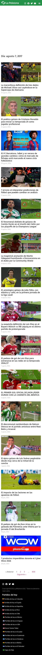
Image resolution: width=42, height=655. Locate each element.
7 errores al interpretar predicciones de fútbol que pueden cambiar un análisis (19, 191)
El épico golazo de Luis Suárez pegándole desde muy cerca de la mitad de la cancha (20, 460)
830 (33, 572)
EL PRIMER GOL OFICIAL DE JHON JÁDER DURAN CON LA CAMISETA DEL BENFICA (20, 393)
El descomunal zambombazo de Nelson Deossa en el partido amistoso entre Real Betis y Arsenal (21, 426)
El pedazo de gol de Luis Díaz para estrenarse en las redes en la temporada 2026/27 (20, 360)
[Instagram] (25, 3)
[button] (39, 3)
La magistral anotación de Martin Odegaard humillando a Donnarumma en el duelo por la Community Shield (20, 258)
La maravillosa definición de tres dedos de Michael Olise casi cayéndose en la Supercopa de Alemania (20, 87)
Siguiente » (21, 574)
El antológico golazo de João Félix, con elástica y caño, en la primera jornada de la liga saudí (20, 292)
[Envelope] (35, 3)
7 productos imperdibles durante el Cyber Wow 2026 (21, 559)
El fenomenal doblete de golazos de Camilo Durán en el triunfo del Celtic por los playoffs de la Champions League (20, 224)
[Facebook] (28, 3)
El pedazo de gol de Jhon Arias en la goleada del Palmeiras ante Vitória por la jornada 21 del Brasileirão (20, 526)
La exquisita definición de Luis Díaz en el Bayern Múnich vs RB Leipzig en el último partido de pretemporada (21, 326)
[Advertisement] (21, 29)
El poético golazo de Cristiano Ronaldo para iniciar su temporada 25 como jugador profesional (19, 121)
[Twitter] (32, 3)
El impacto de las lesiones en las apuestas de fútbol (16, 493)
